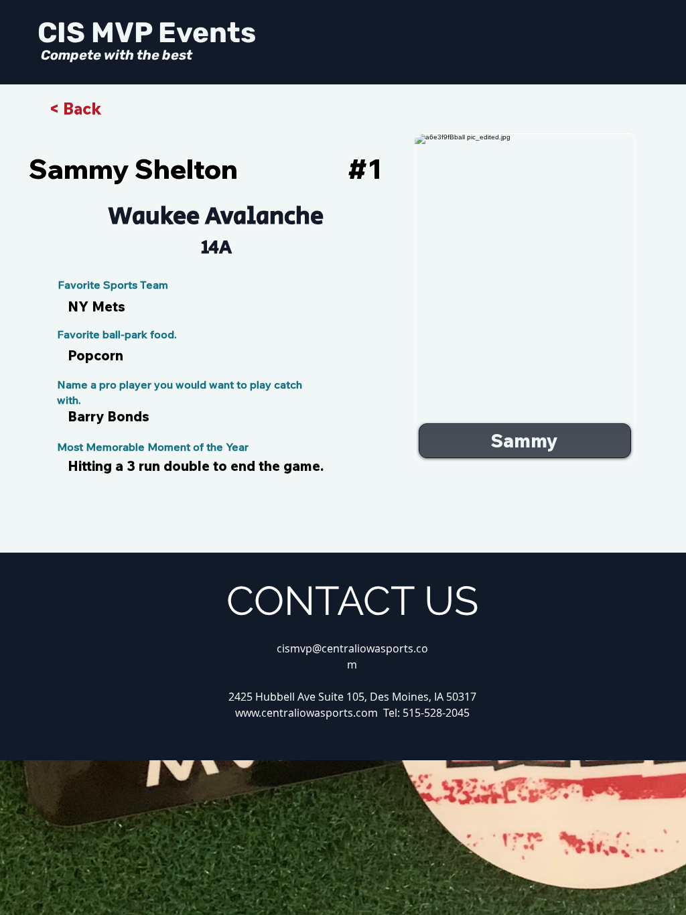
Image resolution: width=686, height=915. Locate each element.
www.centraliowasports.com (306, 712)
